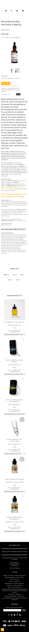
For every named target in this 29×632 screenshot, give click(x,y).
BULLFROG (5, 30)
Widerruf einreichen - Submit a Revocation (14, 575)
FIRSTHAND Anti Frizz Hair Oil (14, 322)
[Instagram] (14, 615)
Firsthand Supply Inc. (14, 325)
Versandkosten (16, 37)
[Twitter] (12, 615)
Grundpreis (4, 76)
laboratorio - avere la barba (14, 482)
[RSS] (20, 615)
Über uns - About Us (14, 581)
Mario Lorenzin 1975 (14, 364)
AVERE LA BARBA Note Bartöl (14, 479)
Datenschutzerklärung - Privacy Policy (14, 596)
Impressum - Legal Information (14, 585)
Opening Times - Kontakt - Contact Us (14, 583)
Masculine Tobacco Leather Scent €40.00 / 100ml (10, 78)
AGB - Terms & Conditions (14, 587)
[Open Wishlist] (2, 629)
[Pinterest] (17, 615)
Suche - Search (14, 579)
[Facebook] (9, 615)
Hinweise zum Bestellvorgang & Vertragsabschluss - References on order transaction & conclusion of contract (15, 590)
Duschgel (5, 187)
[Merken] (23, 301)
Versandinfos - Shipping (14, 594)
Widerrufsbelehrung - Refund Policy (14, 577)
